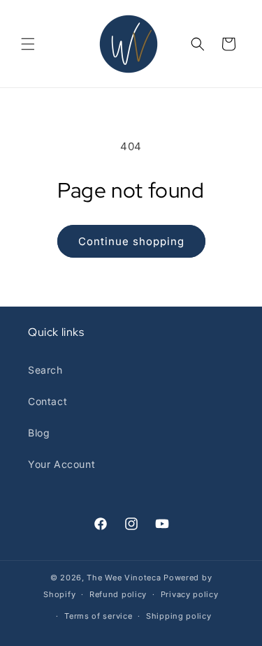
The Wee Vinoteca (124, 577)
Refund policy (118, 594)
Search (45, 370)
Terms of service (98, 616)
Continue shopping (131, 241)
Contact (47, 401)
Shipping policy (179, 616)
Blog (39, 433)
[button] (28, 44)
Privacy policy (190, 594)
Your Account (61, 464)
